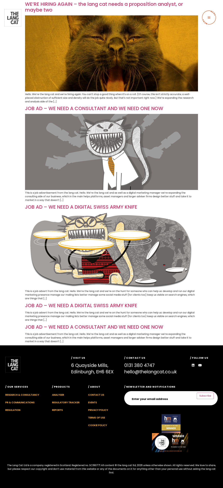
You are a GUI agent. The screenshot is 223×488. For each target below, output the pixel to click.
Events (92, 402)
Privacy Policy (98, 410)
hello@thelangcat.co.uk (150, 371)
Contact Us (96, 395)
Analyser (58, 395)
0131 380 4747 (139, 365)
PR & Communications (20, 402)
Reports (57, 410)
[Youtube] (200, 365)
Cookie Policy (97, 425)
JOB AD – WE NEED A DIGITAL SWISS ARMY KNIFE (81, 206)
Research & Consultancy (22, 395)
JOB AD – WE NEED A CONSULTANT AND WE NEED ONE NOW (94, 108)
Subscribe (205, 396)
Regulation (12, 410)
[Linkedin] (193, 365)
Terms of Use (96, 417)
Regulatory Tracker (65, 402)
